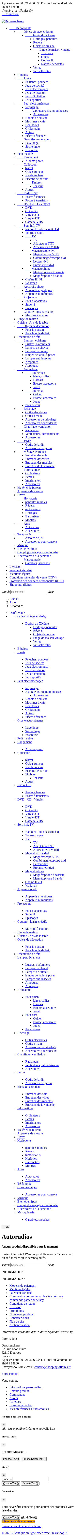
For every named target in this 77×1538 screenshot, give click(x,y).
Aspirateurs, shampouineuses (46, 110)
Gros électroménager (33, 139)
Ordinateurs (32, 473)
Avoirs (13, 1398)
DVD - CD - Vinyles (33, 204)
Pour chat (34, 390)
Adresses (15, 1401)
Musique (22, 545)
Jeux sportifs (33, 100)
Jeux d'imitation (35, 96)
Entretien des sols (36, 455)
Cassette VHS (34, 222)
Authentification (19, 1325)
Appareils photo (30, 286)
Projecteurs (27, 297)
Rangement (27, 157)
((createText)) (30, 1483)
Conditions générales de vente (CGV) (32, 577)
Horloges (31, 512)
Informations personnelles (25, 1387)
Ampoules (31, 362)
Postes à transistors (37, 200)
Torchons (47, 53)
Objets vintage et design (35, 31)
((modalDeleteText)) (34, 1458)
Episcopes (31, 308)
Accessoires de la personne (34, 556)
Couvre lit (47, 60)
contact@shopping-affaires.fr (52, 1367)
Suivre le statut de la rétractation (21, 1526)
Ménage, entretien (31, 451)
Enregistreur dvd (43, 265)
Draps (45, 56)
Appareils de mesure (30, 491)
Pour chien (35, 372)
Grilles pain (32, 128)
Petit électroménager (33, 103)
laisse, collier (41, 376)
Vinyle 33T (32, 214)
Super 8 (30, 304)
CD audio (31, 211)
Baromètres (32, 516)
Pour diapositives (36, 301)
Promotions (16, 1310)
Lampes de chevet (36, 347)
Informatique (28, 469)
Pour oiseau (32, 405)
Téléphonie (24, 534)
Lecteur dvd (40, 261)
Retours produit (19, 1391)
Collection (27, 164)
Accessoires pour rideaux (41, 423)
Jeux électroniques (36, 89)
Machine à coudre (36, 315)
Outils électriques (36, 412)
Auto (23, 523)
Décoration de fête (28, 337)
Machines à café (35, 121)
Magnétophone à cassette (48, 272)
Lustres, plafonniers (37, 344)
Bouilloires (32, 125)
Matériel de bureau (29, 487)
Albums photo (34, 161)
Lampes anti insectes (38, 358)
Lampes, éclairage (31, 340)
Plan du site (16, 1321)
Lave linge (31, 143)
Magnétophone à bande (47, 275)
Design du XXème (40, 35)
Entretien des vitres (37, 459)
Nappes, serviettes (52, 64)
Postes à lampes (35, 196)
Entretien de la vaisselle (39, 466)
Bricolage (26, 408)
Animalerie (27, 369)
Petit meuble (25, 153)
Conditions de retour (22, 1303)
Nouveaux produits (21, 1314)
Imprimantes (33, 480)
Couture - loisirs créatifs (35, 311)
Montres (30, 520)
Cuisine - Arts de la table (32, 322)
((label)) (6, 1479)
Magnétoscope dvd (40, 250)
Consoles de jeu (30, 538)
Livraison (15, 566)
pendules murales (36, 502)
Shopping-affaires (20, 584)
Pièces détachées (35, 135)
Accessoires (40, 114)
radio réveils (32, 509)
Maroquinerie (28, 559)
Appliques (31, 365)
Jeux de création (35, 92)
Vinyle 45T (32, 218)
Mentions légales (19, 574)
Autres (29, 132)
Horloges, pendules (45, 38)
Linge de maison (27, 319)
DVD (28, 207)
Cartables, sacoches (37, 563)
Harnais (38, 380)
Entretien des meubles (39, 462)
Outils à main (33, 416)
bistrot (29, 168)
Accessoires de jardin (38, 448)
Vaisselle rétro (42, 71)
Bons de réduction (20, 1405)
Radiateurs (31, 430)
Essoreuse (31, 150)
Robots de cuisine (36, 117)
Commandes (17, 1394)
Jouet (36, 387)
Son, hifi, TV (28, 225)
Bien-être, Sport (27, 548)
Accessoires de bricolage (40, 419)
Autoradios (32, 527)
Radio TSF (27, 193)
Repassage (31, 107)
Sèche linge (32, 146)
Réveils (37, 42)
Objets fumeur (34, 171)
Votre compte (10, 1373)
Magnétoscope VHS (46, 254)
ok (6, 1226)
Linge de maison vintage (51, 49)
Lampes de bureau (36, 351)
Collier (37, 394)
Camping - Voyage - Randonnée (37, 552)
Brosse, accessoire (44, 383)
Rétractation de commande (18, 1521)
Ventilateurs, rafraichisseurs (42, 433)
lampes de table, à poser (40, 354)
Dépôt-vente (20, 28)
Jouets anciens (34, 175)
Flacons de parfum (36, 179)
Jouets (24, 78)
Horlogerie (27, 498)
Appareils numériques (39, 293)
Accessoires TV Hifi (46, 247)
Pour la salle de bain (37, 333)
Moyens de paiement (22, 1285)
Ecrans (29, 477)
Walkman (31, 283)
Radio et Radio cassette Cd (42, 229)
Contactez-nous (19, 1318)
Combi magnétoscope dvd (49, 258)
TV (30, 236)
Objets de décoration (33, 326)
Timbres (33, 182)
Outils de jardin (34, 444)
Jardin (24, 441)
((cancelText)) (11, 1458)
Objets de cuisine (43, 46)
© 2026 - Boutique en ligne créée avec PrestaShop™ (35, 1533)
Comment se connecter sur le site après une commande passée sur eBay (36, 1298)
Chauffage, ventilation (34, 426)
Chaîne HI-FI (33, 279)
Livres (21, 495)
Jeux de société (34, 85)
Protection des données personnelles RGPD (36, 581)
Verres (37, 67)
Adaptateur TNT (43, 243)
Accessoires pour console (41, 541)
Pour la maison (34, 329)
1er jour (38, 186)
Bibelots (22, 74)
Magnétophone (37, 268)
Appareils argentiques (38, 290)
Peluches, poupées (36, 82)
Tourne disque (34, 232)
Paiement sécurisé (20, 570)
